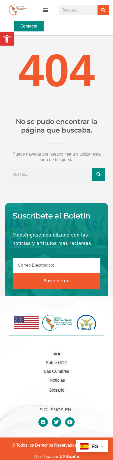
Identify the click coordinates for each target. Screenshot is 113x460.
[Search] (103, 10)
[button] (45, 10)
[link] (7, 39)
